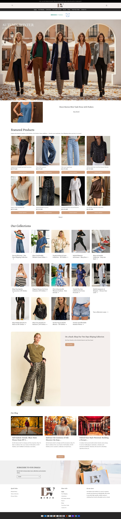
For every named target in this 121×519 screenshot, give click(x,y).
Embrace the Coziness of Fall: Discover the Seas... (57, 439)
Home (62, 491)
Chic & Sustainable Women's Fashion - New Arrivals (60, 290)
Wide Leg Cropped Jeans (66, 167)
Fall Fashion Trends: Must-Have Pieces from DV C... (24, 439)
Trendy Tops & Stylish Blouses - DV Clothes (59, 323)
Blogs (62, 503)
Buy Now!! (76, 112)
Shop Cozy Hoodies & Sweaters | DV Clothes (39, 323)
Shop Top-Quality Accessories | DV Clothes (19, 290)
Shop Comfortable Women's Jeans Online (39, 256)
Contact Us (63, 507)
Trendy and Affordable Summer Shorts (79, 323)
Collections (64, 496)
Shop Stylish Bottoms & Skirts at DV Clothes (19, 323)
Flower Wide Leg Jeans (41, 167)
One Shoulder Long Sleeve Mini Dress (95, 207)
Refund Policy (14, 491)
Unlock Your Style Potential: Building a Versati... (94, 439)
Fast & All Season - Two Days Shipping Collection (19, 256)
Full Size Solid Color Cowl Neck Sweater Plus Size (98, 167)
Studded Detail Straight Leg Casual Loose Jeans (21, 167)
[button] (12, 5)
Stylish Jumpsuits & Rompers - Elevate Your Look (100, 290)
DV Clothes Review (65, 498)
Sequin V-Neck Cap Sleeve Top (17, 207)
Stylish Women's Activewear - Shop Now (80, 256)
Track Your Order (65, 505)
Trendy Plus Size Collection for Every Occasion (79, 290)
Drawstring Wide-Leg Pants (42, 207)
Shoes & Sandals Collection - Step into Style (99, 257)
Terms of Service (15, 493)
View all (60, 217)
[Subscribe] (39, 476)
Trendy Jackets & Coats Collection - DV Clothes (60, 256)
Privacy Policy (14, 496)
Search (62, 500)
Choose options (23, 172)
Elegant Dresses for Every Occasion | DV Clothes (40, 290)
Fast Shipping (64, 493)
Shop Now (69, 344)
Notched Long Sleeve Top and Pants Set (70, 207)
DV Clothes (62, 518)
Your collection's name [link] (100, 312)
